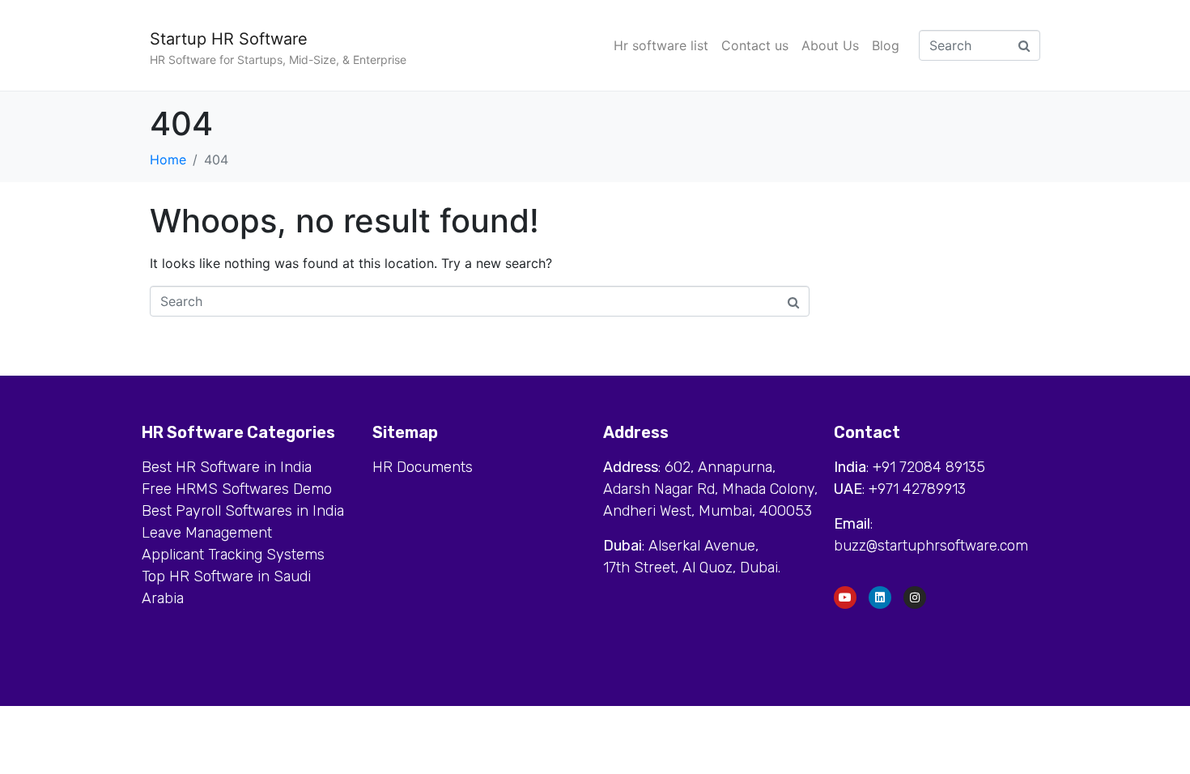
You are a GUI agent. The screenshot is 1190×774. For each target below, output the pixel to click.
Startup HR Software (229, 39)
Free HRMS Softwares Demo (237, 489)
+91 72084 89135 (929, 467)
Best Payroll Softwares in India (243, 511)
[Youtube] (845, 597)
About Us (830, 45)
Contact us (754, 45)
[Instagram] (914, 597)
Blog (885, 45)
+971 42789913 (917, 489)
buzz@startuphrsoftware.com (931, 546)
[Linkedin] (880, 597)
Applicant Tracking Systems (233, 554)
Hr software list (661, 45)
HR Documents (422, 467)
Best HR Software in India (227, 467)
